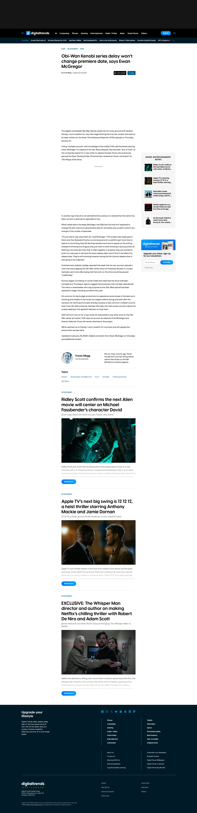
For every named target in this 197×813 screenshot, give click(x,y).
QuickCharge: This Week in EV (81, 377)
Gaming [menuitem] (84, 33)
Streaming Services (119, 377)
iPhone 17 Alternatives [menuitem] (127, 40)
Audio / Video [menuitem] (111, 33)
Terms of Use (105, 795)
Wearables (151, 724)
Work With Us (105, 787)
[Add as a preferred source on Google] (120, 73)
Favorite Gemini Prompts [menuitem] (146, 40)
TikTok (121, 712)
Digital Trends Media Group (34, 804)
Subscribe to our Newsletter (156, 752)
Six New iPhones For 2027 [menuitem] (57, 40)
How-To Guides (152, 739)
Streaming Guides (153, 731)
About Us (110, 752)
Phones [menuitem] (75, 33)
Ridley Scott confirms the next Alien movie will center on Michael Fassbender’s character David (162, 169)
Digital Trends (33, 36)
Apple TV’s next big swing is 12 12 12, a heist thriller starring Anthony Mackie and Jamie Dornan (162, 182)
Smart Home (112, 735)
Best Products (152, 735)
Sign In (165, 33)
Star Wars (105, 377)
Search (174, 33)
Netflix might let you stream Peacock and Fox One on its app (162, 206)
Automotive (111, 743)
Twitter (111, 712)
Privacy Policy (149, 267)
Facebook (102, 712)
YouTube (116, 712)
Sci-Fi (97, 377)
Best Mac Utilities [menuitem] (75, 40)
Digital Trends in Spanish (155, 764)
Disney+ (64, 377)
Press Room (144, 787)
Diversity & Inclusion (107, 791)
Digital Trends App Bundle (156, 767)
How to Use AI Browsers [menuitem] (108, 40)
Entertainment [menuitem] (97, 33)
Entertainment (112, 739)
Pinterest (125, 712)
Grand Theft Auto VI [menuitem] (38, 40)
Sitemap (143, 791)
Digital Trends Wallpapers (156, 760)
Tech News (65, 381)
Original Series (152, 743)
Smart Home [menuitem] (133, 33)
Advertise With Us (113, 760)
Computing (111, 724)
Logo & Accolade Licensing (116, 767)
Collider (85, 265)
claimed (118, 137)
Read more (68, 481)
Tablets (149, 720)
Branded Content (153, 756)
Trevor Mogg (67, 73)
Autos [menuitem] (122, 33)
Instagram (107, 712)
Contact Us (111, 756)
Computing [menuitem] (64, 33)
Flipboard (134, 712)
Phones (109, 720)
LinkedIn (130, 712)
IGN (102, 224)
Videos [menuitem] (144, 33)
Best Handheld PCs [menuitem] (90, 40)
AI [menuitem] (56, 33)
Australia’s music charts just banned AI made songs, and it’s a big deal (162, 194)
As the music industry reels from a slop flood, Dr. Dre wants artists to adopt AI (162, 221)
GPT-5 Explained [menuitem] (164, 40)
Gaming (110, 728)
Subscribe (166, 262)
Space (149, 728)
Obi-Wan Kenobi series (92, 131)
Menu (22, 33)
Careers (103, 783)
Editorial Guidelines (113, 764)
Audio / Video (112, 731)
